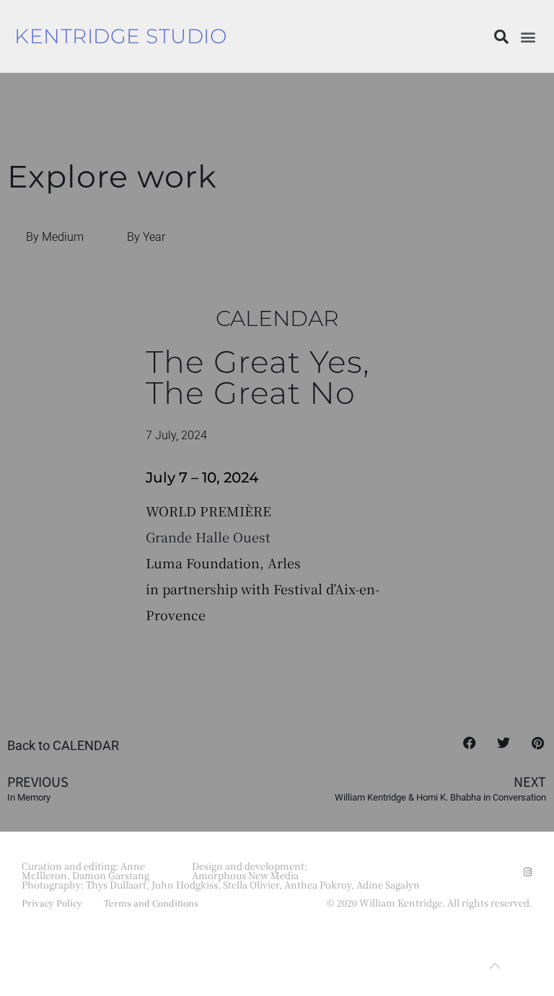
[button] (501, 36)
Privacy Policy (52, 902)
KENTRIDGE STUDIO (120, 36)
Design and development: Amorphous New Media (249, 870)
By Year (146, 237)
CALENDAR (277, 318)
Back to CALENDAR (63, 745)
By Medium (55, 237)
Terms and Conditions (151, 902)
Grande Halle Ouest (208, 536)
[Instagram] (527, 872)
